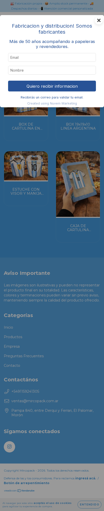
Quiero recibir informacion (52, 86)
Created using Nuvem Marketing (52, 103)
